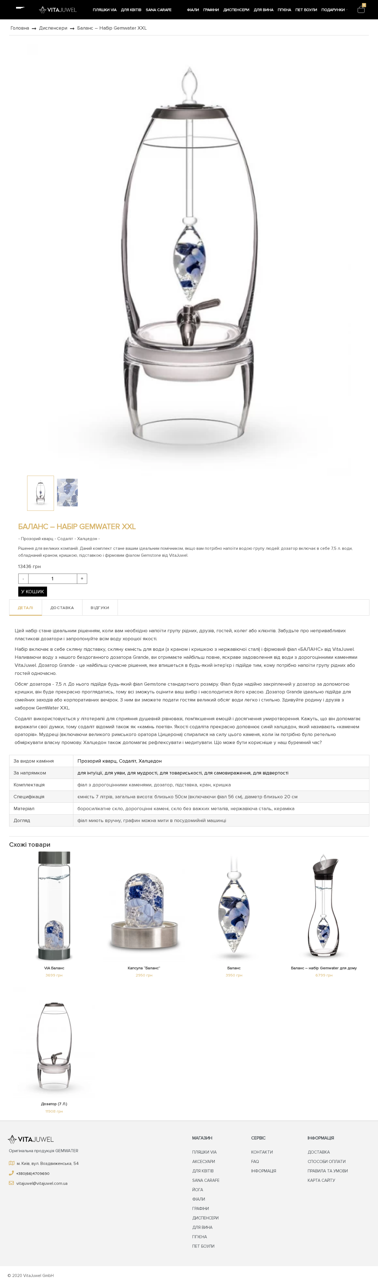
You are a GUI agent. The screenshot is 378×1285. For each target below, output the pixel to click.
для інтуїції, (91, 773)
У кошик (32, 592)
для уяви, (116, 773)
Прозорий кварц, (98, 761)
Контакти (262, 1152)
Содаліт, (129, 761)
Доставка (319, 1152)
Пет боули (306, 9)
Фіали (193, 9)
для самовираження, (228, 773)
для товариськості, (182, 773)
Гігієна (284, 9)
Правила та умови (328, 1171)
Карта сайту (321, 1180)
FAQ (255, 1161)
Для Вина (263, 9)
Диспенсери (236, 9)
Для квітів (131, 9)
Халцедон (150, 761)
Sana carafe (159, 9)
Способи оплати (327, 1161)
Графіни (211, 9)
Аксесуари (203, 1161)
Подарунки (333, 9)
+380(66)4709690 (32, 1173)
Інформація (263, 1171)
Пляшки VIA (104, 9)
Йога (179, 9)
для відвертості (270, 773)
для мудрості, (143, 773)
